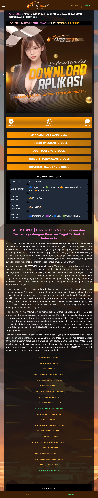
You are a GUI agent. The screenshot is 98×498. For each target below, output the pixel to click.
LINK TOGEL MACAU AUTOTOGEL (49, 391)
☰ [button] (4, 5)
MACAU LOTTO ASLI (49, 437)
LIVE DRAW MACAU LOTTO (49, 403)
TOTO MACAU (49, 369)
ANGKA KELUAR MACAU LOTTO (49, 453)
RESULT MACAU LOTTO (49, 420)
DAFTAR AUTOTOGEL (48, 357)
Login (88, 5)
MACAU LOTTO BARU (49, 465)
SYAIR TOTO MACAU (49, 386)
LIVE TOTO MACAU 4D (49, 397)
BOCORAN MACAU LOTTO (49, 470)
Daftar (74, 5)
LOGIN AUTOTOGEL (49, 363)
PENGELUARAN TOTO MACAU (49, 380)
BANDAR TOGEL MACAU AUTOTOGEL (49, 442)
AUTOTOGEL (15, 14)
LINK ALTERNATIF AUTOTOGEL (49, 459)
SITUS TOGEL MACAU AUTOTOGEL (49, 374)
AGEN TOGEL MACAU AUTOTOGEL (48, 425)
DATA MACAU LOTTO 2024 (49, 414)
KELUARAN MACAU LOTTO (49, 431)
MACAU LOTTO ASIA (49, 448)
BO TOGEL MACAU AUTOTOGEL (49, 408)
